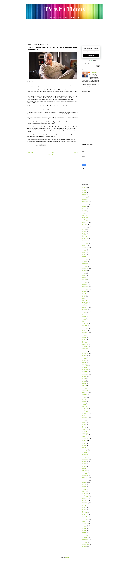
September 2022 (85, 268)
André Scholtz (34, 147)
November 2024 (85, 222)
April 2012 (84, 489)
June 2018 (84, 358)
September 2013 (85, 459)
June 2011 (84, 507)
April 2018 (84, 362)
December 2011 (85, 496)
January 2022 (84, 282)
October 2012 (84, 479)
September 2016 (85, 396)
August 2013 (84, 461)
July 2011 (84, 505)
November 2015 (85, 413)
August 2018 (84, 355)
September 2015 (85, 417)
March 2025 (84, 215)
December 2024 (85, 220)
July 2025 (84, 208)
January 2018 (84, 367)
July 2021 (84, 293)
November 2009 (85, 541)
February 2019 (85, 344)
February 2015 (85, 429)
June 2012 (84, 486)
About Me (85, 94)
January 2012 (84, 495)
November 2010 (85, 519)
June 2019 (84, 337)
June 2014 (84, 443)
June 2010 (84, 528)
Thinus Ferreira (93, 72)
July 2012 (84, 484)
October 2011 (84, 500)
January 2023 (84, 261)
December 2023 (85, 242)
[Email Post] (37, 145)
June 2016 (84, 401)
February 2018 (85, 365)
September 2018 (85, 353)
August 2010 (84, 525)
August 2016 (84, 397)
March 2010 (84, 534)
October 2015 (84, 415)
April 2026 (84, 194)
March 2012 (84, 491)
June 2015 (84, 422)
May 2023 (84, 254)
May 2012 (84, 488)
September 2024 (85, 226)
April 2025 (84, 213)
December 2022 (85, 263)
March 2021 (84, 300)
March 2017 (84, 385)
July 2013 (84, 463)
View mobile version (53, 154)
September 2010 (85, 523)
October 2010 (84, 521)
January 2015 (84, 431)
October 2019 (84, 330)
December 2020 (85, 305)
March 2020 (84, 321)
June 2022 (84, 274)
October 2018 (84, 351)
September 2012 (85, 481)
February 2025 (85, 217)
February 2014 (85, 450)
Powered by (87, 60)
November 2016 (85, 392)
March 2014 (84, 449)
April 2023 (84, 256)
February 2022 (85, 281)
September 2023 (85, 247)
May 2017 (84, 381)
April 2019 (84, 341)
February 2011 (85, 514)
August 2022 (84, 270)
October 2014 (84, 436)
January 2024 (84, 240)
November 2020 (85, 307)
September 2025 (85, 205)
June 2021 (84, 295)
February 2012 (85, 493)
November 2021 (85, 286)
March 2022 (84, 279)
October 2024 (84, 224)
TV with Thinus (64, 9)
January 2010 (84, 537)
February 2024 (85, 238)
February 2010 (85, 535)
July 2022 (84, 272)
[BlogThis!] (41, 145)
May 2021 (84, 296)
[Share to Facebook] (43, 145)
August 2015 (84, 419)
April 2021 (84, 298)
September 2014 (85, 438)
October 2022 (84, 266)
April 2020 (84, 320)
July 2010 (84, 527)
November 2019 (85, 328)
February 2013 (85, 472)
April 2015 (84, 426)
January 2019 (84, 346)
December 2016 (85, 390)
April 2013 (84, 468)
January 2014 (84, 452)
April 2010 (84, 532)
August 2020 (84, 312)
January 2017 (84, 389)
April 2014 (84, 447)
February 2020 (85, 323)
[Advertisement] (64, 30)
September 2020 (85, 311)
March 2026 (84, 196)
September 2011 (85, 502)
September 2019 (85, 332)
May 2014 (84, 445)
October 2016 (84, 394)
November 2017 (85, 371)
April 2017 (84, 383)
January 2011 (84, 516)
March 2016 (84, 406)
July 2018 (84, 357)
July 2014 (84, 442)
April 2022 (84, 277)
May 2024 (84, 233)
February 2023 (85, 259)
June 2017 (84, 380)
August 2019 (84, 334)
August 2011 (84, 504)
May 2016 (84, 403)
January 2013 (84, 473)
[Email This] (39, 145)
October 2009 (84, 542)
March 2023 (84, 258)
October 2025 (84, 203)
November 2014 (85, 434)
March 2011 (84, 512)
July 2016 (84, 399)
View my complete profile (87, 88)
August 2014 (84, 440)
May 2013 (84, 466)
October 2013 (84, 458)
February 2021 (85, 302)
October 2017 (84, 373)
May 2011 (84, 509)
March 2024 (84, 236)
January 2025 (84, 219)
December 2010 (85, 518)
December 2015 (85, 412)
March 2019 (84, 343)
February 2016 (85, 408)
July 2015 (84, 420)
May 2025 (84, 212)
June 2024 (84, 231)
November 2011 (85, 498)
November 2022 (85, 265)
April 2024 (84, 235)
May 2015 (84, 424)
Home (53, 152)
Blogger (67, 557)
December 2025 (85, 199)
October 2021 (84, 288)
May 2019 (84, 339)
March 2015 (84, 427)
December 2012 (85, 475)
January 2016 (84, 410)
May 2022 (84, 275)
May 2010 (84, 530)
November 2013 (85, 456)
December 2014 (85, 433)
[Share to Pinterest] (45, 145)
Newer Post (30, 152)
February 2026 (85, 197)
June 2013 (84, 465)
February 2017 (85, 387)
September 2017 (85, 374)
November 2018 (85, 350)
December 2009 (85, 539)
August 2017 (84, 376)
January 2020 (84, 325)
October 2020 (84, 309)
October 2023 (84, 245)
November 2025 (85, 201)
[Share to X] (42, 145)
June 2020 (84, 316)
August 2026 (84, 187)
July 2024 (84, 229)
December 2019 (85, 327)
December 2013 (85, 454)
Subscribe (91, 55)
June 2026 (84, 190)
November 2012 (85, 477)
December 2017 (85, 369)
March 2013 (84, 470)
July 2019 (84, 335)
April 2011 (84, 511)
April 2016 (84, 404)
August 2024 (84, 227)
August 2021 (84, 291)
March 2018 (84, 364)
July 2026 (84, 189)
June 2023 (84, 252)
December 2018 (85, 348)
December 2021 (85, 284)
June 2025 (84, 210)
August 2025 (84, 206)
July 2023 (84, 251)
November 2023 (85, 243)
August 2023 (84, 249)
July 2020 (84, 314)
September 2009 (85, 544)
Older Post (76, 152)
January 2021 (84, 304)
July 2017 (84, 378)
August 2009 (84, 546)
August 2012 (84, 482)
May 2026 (84, 192)
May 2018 (84, 360)
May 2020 (84, 318)
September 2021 (85, 289)
